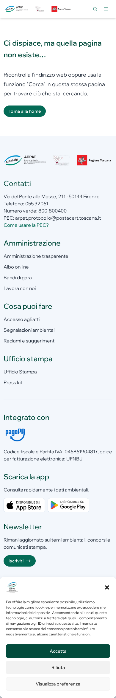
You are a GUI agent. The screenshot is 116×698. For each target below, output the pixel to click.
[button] (107, 587)
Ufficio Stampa (20, 372)
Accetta (58, 651)
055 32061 (36, 204)
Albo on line (16, 267)
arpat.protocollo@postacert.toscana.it (58, 218)
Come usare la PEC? (26, 225)
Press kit (13, 382)
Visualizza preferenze (58, 684)
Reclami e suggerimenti (29, 341)
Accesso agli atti (22, 319)
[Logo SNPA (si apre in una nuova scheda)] (40, 9)
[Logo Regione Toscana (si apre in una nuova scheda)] (61, 9)
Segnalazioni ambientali (29, 330)
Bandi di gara (18, 277)
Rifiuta (58, 667)
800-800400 (52, 211)
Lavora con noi (20, 288)
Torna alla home (25, 111)
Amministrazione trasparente (36, 256)
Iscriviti (16, 561)
